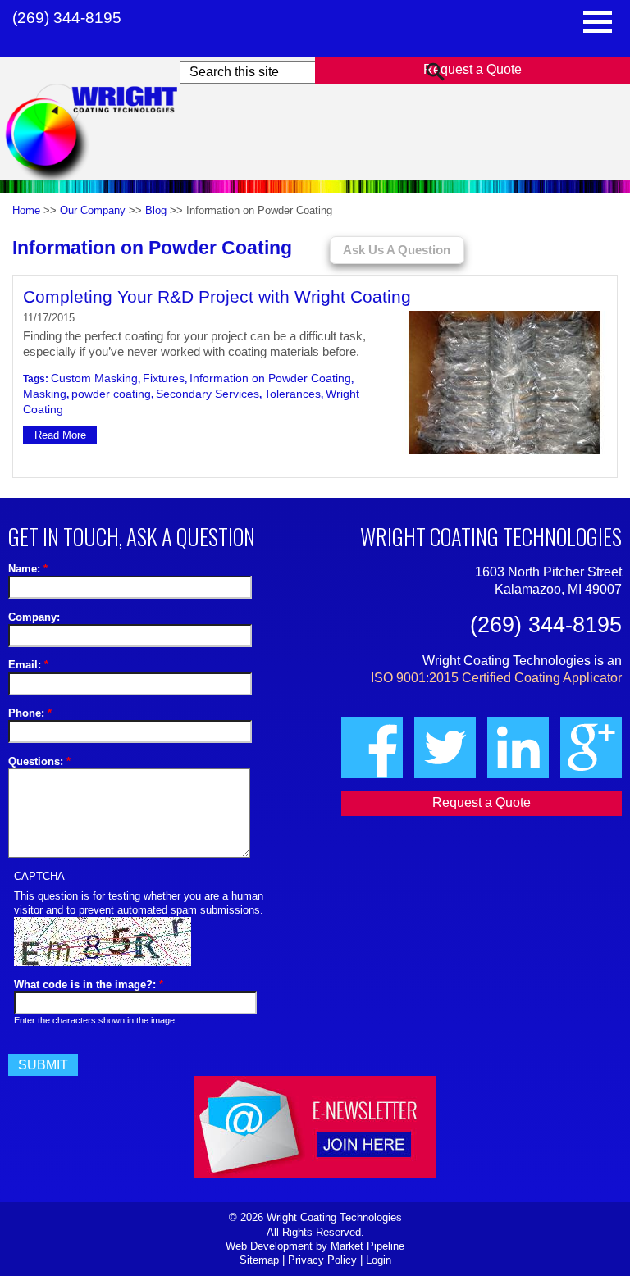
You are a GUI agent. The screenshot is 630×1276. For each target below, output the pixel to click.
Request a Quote (472, 69)
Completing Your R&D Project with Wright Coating (217, 296)
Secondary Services (207, 393)
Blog (156, 210)
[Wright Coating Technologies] (108, 134)
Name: (28, 569)
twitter (445, 747)
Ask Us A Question (396, 250)
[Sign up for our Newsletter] (315, 850)
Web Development (269, 1246)
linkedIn (518, 747)
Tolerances (292, 393)
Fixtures (164, 378)
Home (26, 210)
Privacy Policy (322, 1260)
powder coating (111, 393)
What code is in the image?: (88, 984)
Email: (28, 665)
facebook (372, 747)
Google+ (591, 747)
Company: (34, 617)
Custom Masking (94, 378)
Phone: (30, 713)
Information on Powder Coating (270, 378)
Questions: (39, 761)
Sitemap (259, 1260)
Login (378, 1260)
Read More (60, 435)
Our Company (93, 210)
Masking (44, 393)
